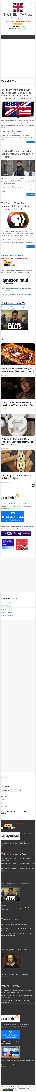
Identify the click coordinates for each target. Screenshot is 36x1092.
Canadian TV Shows (7, 603)
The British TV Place (18, 14)
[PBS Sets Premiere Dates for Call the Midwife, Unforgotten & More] (18, 160)
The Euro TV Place (11, 919)
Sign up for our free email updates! (18, 28)
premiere (18, 137)
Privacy (3, 803)
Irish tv (27, 135)
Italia (18, 529)
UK (7, 296)
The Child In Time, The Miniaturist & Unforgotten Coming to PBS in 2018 (15, 206)
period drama (11, 137)
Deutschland (5, 529)
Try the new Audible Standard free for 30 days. (15, 504)
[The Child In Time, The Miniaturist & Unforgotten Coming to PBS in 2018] (18, 213)
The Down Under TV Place (14, 854)
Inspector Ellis (25, 307)
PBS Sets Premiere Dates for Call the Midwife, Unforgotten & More (17, 153)
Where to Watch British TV (9, 615)
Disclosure (4, 806)
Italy (30, 294)
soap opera (25, 137)
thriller (7, 139)
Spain (3, 296)
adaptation (7, 134)
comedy (13, 134)
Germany (26, 294)
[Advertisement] (18, 59)
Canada (23, 526)
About (3, 799)
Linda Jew (7, 131)
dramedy (9, 135)
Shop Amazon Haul (6, 842)
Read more (30, 142)
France (20, 294)
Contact (4, 796)
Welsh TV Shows (6, 612)
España (29, 526)
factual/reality (16, 135)
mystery (4, 137)
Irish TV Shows (6, 606)
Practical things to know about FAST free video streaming (17, 1060)
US (26, 529)
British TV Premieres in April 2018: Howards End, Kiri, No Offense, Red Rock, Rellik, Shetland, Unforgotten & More (17, 94)
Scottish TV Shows (7, 609)
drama (4, 135)
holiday (23, 135)
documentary (27, 134)
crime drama (19, 134)
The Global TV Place (12, 986)
